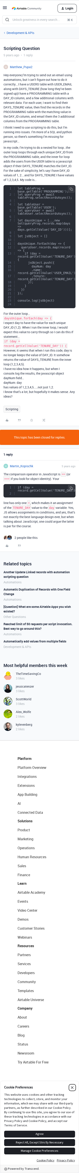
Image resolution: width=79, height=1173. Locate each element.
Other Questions (15, 617)
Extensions (26, 785)
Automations (13, 582)
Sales (22, 865)
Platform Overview (32, 767)
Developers (26, 972)
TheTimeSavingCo (28, 674)
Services (24, 963)
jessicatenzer (25, 686)
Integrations (27, 776)
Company (25, 1008)
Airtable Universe (31, 999)
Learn (22, 883)
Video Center (27, 910)
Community (27, 981)
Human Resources (32, 857)
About (22, 1017)
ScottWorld (23, 699)
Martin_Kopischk (21, 466)
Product (24, 830)
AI (19, 803)
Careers (23, 1026)
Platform (25, 758)
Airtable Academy (31, 892)
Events (23, 901)
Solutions (25, 821)
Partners (24, 954)
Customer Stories (31, 928)
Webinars (25, 937)
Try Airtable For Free (33, 1062)
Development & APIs (20, 33)
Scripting (11, 409)
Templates (26, 990)
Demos (23, 919)
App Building (27, 794)
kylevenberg (24, 724)
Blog (21, 1035)
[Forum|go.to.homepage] (26, 8)
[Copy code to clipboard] (71, 189)
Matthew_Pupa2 (21, 67)
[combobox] (39, 19)
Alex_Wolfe (23, 712)
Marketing (25, 839)
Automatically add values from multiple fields (35, 641)
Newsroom (26, 1053)
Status (23, 1044)
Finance (24, 874)
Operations (26, 848)
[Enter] (7, 19)
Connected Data (30, 812)
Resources (26, 945)
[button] (4, 9)
